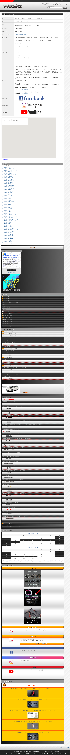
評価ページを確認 (41, 643)
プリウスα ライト (6, 204)
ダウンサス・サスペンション (11, 374)
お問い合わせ (6, 307)
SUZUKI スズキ (7, 324)
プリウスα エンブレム (7, 191)
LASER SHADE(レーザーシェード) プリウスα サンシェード (16, 479)
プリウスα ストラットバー (9, 241)
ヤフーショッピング (33, 627)
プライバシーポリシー (49, 751)
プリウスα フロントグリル (9, 186)
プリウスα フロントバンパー (9, 174)
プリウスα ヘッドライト (8, 208)
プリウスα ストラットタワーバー (10, 240)
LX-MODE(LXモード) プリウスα (10, 484)
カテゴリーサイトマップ (9, 523)
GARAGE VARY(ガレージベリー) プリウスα (13, 447)
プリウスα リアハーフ (7, 177)
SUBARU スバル (8, 321)
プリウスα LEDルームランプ (9, 216)
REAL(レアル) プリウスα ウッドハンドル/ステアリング (15, 493)
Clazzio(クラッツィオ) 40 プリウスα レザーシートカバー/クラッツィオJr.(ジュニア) (32, 710)
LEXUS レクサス (8, 311)
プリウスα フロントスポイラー (10, 170)
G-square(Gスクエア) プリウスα (10, 461)
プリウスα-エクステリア (9, 335)
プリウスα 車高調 (6, 237)
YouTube (33, 667)
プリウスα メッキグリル (8, 188)
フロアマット (7, 359)
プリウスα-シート (7, 361)
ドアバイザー (7, 346)
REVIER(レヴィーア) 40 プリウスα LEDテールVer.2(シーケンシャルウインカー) (32, 688)
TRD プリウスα (7, 511)
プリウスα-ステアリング (9, 365)
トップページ (6, 296)
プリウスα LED (6, 210)
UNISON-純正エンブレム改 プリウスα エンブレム (14, 516)
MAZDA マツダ (7, 319)
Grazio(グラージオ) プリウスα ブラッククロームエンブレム (33, 732)
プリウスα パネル (6, 223)
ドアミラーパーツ (8, 340)
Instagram (33, 657)
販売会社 (5, 305)
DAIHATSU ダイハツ (9, 326)
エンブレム (6, 338)
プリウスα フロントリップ (9, 173)
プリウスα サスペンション (9, 235)
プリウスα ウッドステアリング (10, 229)
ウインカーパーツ (8, 353)
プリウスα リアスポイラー (9, 180)
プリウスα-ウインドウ (9, 344)
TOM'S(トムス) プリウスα (9, 507)
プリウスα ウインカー (7, 207)
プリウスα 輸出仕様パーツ (9, 401)
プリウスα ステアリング (8, 228)
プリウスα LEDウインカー (9, 213)
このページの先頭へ (65, 747)
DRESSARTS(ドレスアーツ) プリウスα (12, 433)
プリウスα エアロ (6, 167)
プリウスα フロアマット (8, 222)
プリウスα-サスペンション (10, 372)
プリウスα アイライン (7, 189)
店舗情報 (20, 751)
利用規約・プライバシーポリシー (11, 302)
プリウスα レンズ (6, 202)
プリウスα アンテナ (7, 192)
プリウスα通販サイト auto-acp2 (11, 527)
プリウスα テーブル (7, 225)
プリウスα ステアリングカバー (10, 231)
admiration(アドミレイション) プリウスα (12, 406)
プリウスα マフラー (7, 232)
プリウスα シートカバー (8, 226)
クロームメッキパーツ (9, 342)
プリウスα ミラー (6, 194)
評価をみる (25, 89)
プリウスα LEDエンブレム (9, 217)
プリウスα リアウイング (8, 183)
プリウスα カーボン (7, 198)
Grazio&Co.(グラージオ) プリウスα (11, 456)
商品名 (48, 7)
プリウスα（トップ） (8, 331)
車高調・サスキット (9, 376)
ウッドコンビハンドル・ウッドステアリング (15, 367)
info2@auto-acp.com (20, 34)
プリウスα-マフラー (8, 369)
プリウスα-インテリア (9, 357)
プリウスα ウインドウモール (9, 201)
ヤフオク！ (33, 636)
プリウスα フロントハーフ (9, 171)
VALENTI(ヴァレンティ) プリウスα (11, 520)
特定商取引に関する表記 (30, 751)
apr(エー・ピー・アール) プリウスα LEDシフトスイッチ (16, 415)
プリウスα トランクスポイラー (10, 185)
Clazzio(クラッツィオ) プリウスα (11, 429)
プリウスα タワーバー (7, 238)
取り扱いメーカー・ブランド (10, 397)
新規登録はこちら (11, 272)
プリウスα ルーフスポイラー (9, 182)
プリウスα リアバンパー (8, 179)
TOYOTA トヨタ (7, 313)
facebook (32, 648)
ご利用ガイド (6, 298)
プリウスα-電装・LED (9, 355)
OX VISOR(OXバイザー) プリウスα (11, 488)
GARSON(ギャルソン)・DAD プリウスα (12, 452)
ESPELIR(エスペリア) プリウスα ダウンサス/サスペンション (17, 438)
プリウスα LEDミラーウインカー (10, 214)
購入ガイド (40, 751)
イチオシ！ (33, 568)
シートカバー (7, 363)
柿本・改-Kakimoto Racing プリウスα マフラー (14, 470)
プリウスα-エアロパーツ (9, 333)
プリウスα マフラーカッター (9, 234)
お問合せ (58, 751)
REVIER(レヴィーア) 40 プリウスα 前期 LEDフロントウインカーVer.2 (33, 721)
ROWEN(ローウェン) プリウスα (10, 502)
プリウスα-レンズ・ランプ (10, 348)
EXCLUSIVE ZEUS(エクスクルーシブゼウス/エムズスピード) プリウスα (19, 443)
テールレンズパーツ (9, 350)
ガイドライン (6, 300)
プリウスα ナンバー (7, 195)
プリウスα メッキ (6, 197)
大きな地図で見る (5, 159)
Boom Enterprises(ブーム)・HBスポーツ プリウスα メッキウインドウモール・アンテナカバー (24, 424)
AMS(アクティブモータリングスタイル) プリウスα (14, 410)
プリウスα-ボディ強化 (9, 378)
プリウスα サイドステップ (9, 176)
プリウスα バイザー (7, 200)
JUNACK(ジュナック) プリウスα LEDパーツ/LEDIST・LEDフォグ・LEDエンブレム (22, 465)
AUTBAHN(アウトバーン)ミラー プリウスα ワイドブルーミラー (17, 420)
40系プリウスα (26, 392)
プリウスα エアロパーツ (8, 168)
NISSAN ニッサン (8, 315)
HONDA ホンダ (7, 317)
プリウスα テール (6, 205)
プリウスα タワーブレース (9, 242)
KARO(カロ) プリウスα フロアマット (11, 475)
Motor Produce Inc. (49, 753)
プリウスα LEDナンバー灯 (9, 220)
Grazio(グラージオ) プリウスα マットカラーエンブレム (33, 699)
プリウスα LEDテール (8, 211)
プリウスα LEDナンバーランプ (10, 219)
